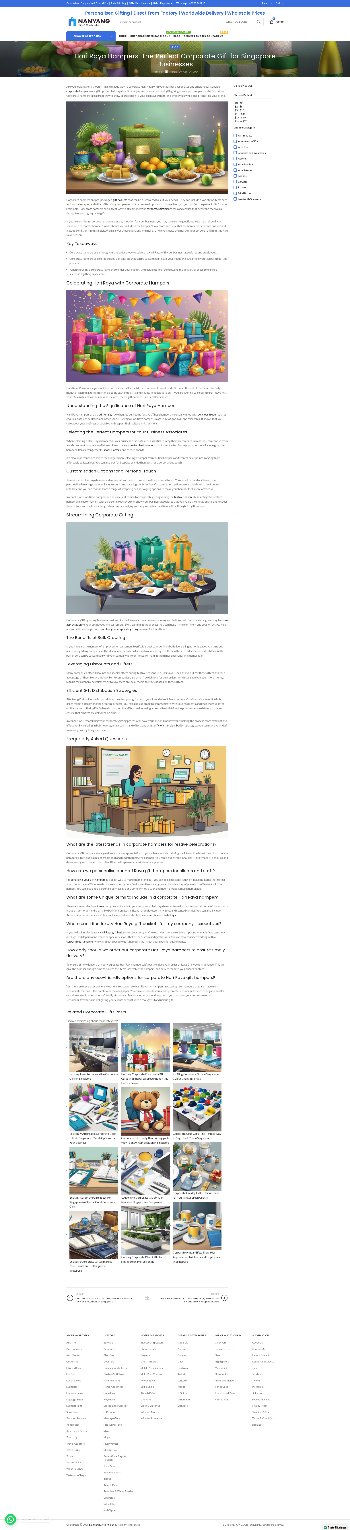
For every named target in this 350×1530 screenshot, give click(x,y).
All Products (245, 135)
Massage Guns (112, 1418)
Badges (242, 175)
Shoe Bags (72, 1412)
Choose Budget (243, 95)
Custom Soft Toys (114, 1374)
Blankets (243, 187)
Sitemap (256, 1424)
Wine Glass (110, 1504)
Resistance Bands (76, 1431)
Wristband (184, 1399)
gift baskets (120, 199)
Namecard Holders (225, 1380)
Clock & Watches (150, 1405)
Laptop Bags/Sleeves (116, 1405)
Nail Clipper (110, 1510)
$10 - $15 (240, 113)
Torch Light (72, 1437)
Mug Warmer (111, 1443)
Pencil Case (221, 1386)
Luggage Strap (74, 1399)
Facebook (257, 1374)
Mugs (107, 1437)
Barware (243, 181)
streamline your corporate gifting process (122, 629)
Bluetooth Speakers (249, 199)
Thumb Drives (149, 1393)
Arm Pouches (245, 164)
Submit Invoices (261, 1399)
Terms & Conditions (263, 1418)
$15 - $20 (240, 117)
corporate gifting (157, 208)
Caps (181, 1361)
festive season (183, 497)
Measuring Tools (113, 1424)
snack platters (112, 449)
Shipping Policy (260, 1412)
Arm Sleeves (245, 170)
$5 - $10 (239, 110)
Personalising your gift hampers (86, 879)
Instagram (258, 1386)
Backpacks (110, 1348)
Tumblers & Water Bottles (118, 1491)
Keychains (109, 1399)
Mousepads (221, 1367)
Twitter (256, 1380)
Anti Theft (72, 1342)
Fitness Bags (73, 1367)
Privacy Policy (259, 1405)
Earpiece (145, 1355)
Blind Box (109, 1355)
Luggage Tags (74, 1405)
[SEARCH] (258, 22)
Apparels (183, 1342)
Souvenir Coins (112, 1472)
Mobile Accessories (152, 1367)
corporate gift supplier (80, 941)
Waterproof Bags (76, 1475)
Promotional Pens (225, 1393)
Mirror (107, 1431)
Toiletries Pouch (75, 1462)
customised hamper (142, 445)
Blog (175, 47)
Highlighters (222, 1361)
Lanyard (182, 1380)
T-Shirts (182, 1393)
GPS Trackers (148, 1361)
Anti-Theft (244, 147)
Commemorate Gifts (115, 1367)
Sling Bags (109, 1466)
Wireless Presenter (152, 1418)
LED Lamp (109, 1412)
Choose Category (244, 127)
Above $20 (241, 121)
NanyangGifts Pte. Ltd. (103, 1524)
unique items (96, 906)
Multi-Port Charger (151, 1374)
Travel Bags (73, 1449)
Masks (181, 1386)
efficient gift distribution (169, 725)
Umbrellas (109, 1497)
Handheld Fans (112, 1380)
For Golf (70, 1374)
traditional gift (106, 414)
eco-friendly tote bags (162, 915)
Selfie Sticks (147, 1386)
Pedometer (72, 1424)
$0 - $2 (239, 102)
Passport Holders (76, 1418)
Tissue (107, 1478)
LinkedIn (257, 1393)
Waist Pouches (74, 1468)
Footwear (183, 1367)
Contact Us (258, 1348)
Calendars (220, 1342)
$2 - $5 (239, 106)
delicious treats (207, 414)
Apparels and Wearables (252, 152)
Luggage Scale (74, 1393)
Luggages (71, 1386)
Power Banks (148, 1380)
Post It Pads (222, 1399)
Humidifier (109, 1393)
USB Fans (146, 1399)
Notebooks (221, 1374)
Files (217, 1355)
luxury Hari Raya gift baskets (109, 932)
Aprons (242, 158)
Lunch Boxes (73, 1380)
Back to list (147, 1298)
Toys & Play (110, 1485)
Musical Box (110, 1449)
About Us (257, 1342)
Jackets (182, 1374)
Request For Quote (263, 1361)
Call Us (280, 3)
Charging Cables (150, 1348)
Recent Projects (261, 1355)
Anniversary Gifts (248, 141)
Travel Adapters (75, 1443)
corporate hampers (78, 91)
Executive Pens (224, 1348)
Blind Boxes (244, 193)
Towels (70, 1456)
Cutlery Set (72, 1361)
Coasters (109, 1361)
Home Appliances (113, 1386)
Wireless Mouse (150, 1412)
